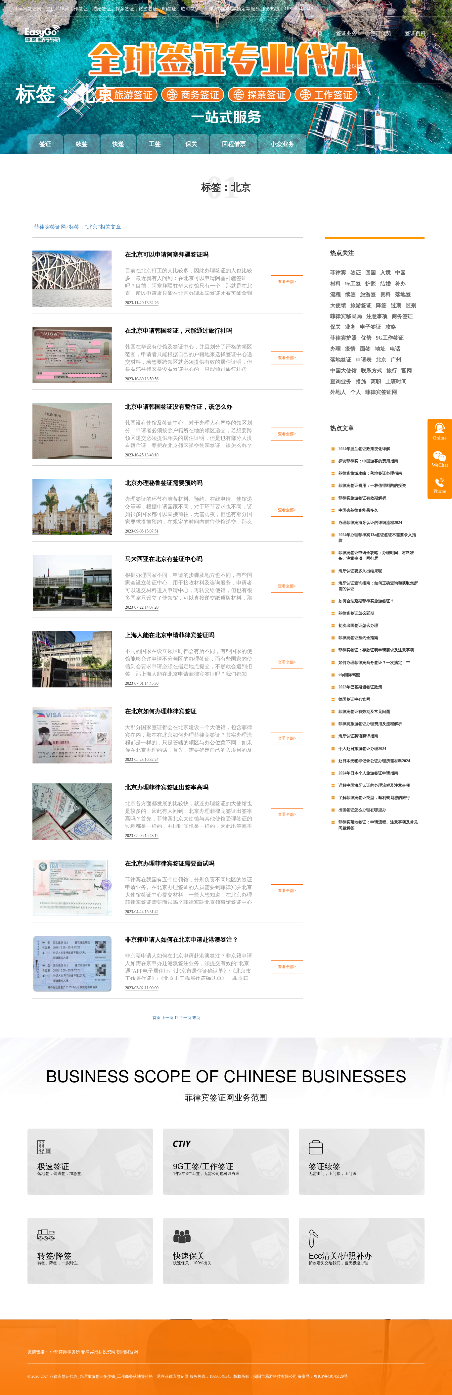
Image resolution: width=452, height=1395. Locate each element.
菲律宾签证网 (50, 227)
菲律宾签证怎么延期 (356, 613)
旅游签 (368, 294)
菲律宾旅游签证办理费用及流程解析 (370, 723)
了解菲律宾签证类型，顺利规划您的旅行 (374, 797)
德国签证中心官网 (354, 699)
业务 (350, 327)
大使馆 (338, 305)
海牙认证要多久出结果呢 (360, 571)
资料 (385, 294)
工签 (155, 144)
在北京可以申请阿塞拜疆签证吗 (166, 254)
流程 (335, 294)
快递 (118, 144)
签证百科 (415, 33)
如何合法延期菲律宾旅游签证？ (366, 601)
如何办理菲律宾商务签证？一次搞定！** (374, 662)
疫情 (350, 348)
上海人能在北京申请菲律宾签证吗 (169, 635)
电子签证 (370, 327)
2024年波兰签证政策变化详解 (364, 448)
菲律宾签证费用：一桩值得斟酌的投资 (372, 485)
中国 (400, 272)
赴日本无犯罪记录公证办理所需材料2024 (374, 761)
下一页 (185, 1017)
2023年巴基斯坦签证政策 (360, 687)
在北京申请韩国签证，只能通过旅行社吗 (178, 330)
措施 (361, 381)
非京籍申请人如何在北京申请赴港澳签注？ (181, 939)
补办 (400, 283)
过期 (396, 305)
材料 (335, 283)
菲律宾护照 (343, 338)
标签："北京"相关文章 (95, 227)
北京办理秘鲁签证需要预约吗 (164, 483)
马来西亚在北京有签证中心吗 (164, 559)
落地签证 (340, 359)
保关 (191, 144)
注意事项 (376, 316)
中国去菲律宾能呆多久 (358, 510)
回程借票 (234, 144)
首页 (317, 33)
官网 (406, 370)
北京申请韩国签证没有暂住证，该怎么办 (178, 406)
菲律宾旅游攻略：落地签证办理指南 (370, 473)
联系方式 (371, 370)
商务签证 (402, 316)
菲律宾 (338, 272)
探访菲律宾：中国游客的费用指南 (368, 461)
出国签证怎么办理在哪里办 (362, 810)
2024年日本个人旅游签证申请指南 (368, 773)
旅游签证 (361, 305)
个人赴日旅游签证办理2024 (362, 748)
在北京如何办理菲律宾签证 (161, 711)
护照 (370, 283)
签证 (45, 144)
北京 (381, 359)
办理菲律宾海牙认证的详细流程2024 (370, 522)
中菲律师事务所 (65, 1351)
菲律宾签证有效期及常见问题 (364, 711)
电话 (395, 348)
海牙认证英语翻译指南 (358, 736)
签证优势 (380, 33)
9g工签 (353, 283)
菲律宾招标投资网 (98, 1351)
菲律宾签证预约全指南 (358, 637)
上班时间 (396, 381)
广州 (396, 359)
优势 (366, 338)
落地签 (403, 294)
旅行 (391, 370)
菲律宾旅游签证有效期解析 (362, 498)
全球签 (354, 66)
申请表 (364, 359)
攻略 (390, 327)
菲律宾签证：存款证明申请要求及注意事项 (376, 650)
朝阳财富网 (127, 1351)
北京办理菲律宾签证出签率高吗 (166, 787)
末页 (196, 1017)
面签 (365, 348)
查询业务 (340, 381)
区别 (411, 305)
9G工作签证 (390, 338)
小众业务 (282, 144)
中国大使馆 (343, 370)
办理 (335, 348)
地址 (380, 348)
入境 (385, 272)
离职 (376, 381)
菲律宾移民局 (346, 316)
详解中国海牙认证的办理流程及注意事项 (374, 785)
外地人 (338, 392)
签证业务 (346, 33)
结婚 (385, 283)
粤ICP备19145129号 (331, 1376)
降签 (381, 305)
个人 (355, 392)
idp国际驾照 (349, 675)
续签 (82, 144)
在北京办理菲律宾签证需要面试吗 (169, 863)
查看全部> (287, 281)
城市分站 (322, 66)
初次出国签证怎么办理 (358, 625)
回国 (370, 272)
